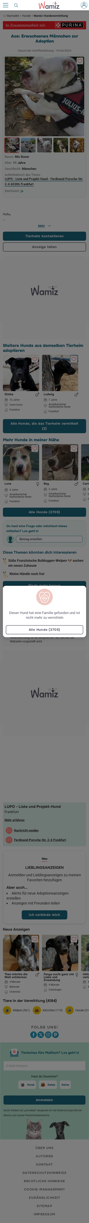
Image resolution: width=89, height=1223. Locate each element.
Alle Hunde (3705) (44, 629)
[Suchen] (16, 5)
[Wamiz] (51, 5)
